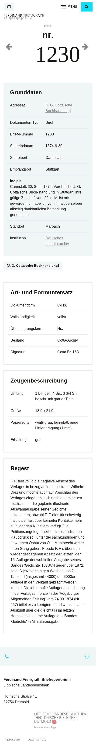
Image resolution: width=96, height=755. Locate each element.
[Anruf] (7, 656)
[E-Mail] (9, 7)
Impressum (11, 739)
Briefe (47, 26)
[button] (87, 6)
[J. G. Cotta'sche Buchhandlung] (33, 265)
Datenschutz (36, 739)
